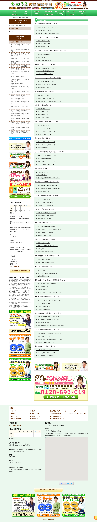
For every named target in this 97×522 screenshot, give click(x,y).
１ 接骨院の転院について (43, 199)
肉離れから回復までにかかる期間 (45, 64)
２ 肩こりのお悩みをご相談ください (46, 144)
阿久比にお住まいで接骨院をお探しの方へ (48, 296)
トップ (14, 11)
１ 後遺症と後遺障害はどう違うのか (46, 213)
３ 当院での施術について (43, 306)
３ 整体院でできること (42, 114)
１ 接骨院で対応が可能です (43, 54)
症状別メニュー (36, 411)
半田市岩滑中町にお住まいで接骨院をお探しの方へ (50, 280)
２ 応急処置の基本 (41, 175)
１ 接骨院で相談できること (43, 125)
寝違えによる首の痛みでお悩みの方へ (46, 239)
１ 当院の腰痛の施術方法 (43, 259)
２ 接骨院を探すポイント (43, 303)
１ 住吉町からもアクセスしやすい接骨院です (48, 333)
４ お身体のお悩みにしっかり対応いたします (48, 292)
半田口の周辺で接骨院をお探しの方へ (46, 346)
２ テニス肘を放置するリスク (44, 30)
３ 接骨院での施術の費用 (43, 191)
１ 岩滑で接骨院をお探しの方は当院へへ (47, 283)
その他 (73, 411)
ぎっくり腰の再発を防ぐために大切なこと (48, 37)
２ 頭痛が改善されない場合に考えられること (48, 229)
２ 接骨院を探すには (42, 286)
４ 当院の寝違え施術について (44, 251)
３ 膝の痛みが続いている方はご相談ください (48, 101)
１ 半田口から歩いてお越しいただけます (47, 350)
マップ (65, 483)
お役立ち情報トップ (16, 42)
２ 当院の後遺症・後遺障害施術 (45, 215)
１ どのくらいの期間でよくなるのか (46, 68)
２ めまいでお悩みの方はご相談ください (47, 273)
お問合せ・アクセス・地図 (19, 270)
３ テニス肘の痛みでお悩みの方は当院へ (47, 33)
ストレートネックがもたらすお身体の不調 (48, 78)
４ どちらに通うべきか (42, 117)
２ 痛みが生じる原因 (42, 57)
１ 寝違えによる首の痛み (43, 243)
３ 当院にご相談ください (43, 46)
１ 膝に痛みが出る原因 (42, 95)
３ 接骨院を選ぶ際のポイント (44, 322)
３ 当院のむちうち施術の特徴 (44, 205)
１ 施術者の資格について (43, 109)
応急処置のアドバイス (41, 168)
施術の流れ (35, 418)
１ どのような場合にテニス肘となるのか (47, 27)
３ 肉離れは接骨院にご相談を (44, 74)
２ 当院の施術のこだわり (43, 336)
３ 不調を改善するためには (43, 87)
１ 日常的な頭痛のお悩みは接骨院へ (46, 226)
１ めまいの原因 (40, 270)
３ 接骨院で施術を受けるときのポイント (47, 131)
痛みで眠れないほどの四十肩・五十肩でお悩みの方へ (51, 50)
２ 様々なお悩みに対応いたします (45, 353)
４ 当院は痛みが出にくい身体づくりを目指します (50, 325)
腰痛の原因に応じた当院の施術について (47, 256)
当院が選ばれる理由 (57, 416)
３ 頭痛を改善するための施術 (44, 232)
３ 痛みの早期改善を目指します (45, 60)
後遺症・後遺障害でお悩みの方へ (45, 209)
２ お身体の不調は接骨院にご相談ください (48, 319)
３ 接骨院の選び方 (41, 289)
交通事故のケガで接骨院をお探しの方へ (47, 182)
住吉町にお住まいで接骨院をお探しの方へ (48, 329)
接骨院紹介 (15, 416)
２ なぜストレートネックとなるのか (46, 84)
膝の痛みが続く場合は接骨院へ (44, 91)
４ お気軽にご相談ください (43, 134)
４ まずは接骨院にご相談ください (45, 164)
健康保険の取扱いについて (59, 411)
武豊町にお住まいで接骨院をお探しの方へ (48, 313)
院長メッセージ (36, 416)
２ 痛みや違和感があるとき (43, 158)
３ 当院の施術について (42, 276)
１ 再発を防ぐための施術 (43, 41)
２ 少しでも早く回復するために (45, 71)
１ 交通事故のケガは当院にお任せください (48, 185)
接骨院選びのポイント (58, 413)
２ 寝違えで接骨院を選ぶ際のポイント (47, 246)
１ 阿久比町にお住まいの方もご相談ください (48, 300)
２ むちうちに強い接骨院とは (44, 202)
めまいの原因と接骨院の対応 (44, 266)
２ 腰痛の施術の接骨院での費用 (45, 262)
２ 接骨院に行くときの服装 (43, 128)
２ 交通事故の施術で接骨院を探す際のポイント (49, 188)
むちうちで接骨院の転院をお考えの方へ (47, 195)
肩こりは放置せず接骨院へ (43, 138)
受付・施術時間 (16, 418)
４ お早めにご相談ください (43, 235)
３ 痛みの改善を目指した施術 (44, 355)
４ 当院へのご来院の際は (43, 309)
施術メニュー (35, 413)
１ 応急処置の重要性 (42, 172)
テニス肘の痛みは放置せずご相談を (46, 23)
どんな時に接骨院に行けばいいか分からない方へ (50, 152)
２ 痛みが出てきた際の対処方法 (45, 98)
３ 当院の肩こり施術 (42, 147)
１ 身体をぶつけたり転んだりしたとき (47, 155)
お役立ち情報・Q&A (17, 17)
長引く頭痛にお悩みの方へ (43, 222)
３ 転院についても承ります (43, 218)
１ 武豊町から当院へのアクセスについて (47, 316)
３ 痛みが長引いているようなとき (45, 161)
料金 (13, 413)
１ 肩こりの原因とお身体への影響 (45, 142)
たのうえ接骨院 (48, 519)
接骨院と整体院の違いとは (43, 105)
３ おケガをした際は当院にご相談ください (48, 178)
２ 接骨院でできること (42, 111)
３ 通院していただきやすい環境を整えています (49, 339)
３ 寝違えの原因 (40, 249)
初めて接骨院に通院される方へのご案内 (47, 121)
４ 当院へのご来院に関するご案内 (45, 342)
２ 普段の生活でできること (43, 43)
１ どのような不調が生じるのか (45, 81)
